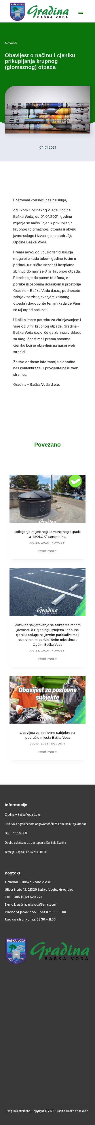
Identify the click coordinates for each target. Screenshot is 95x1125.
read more (47, 551)
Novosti (11, 43)
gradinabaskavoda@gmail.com (36, 904)
